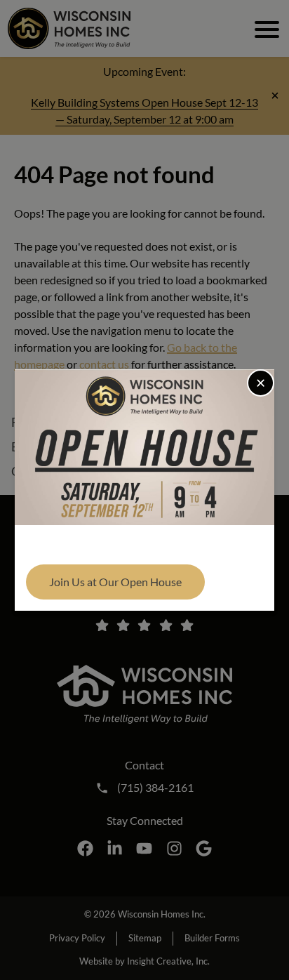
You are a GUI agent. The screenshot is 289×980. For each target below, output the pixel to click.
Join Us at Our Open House (115, 581)
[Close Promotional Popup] (261, 383)
